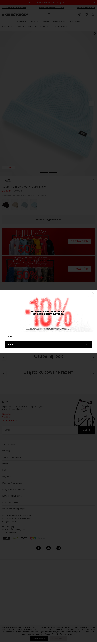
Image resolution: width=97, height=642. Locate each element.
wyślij (11, 344)
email (10, 336)
